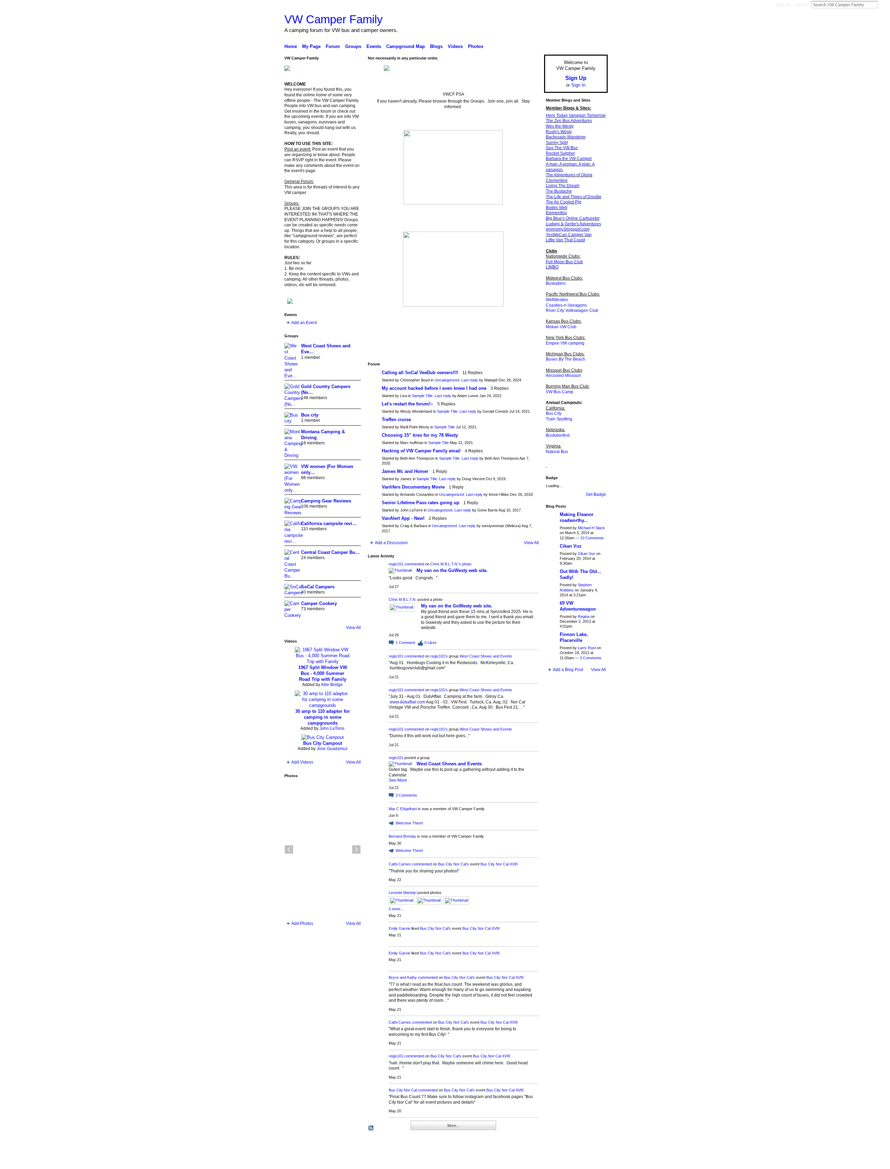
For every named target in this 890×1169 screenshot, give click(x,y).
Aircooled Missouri (563, 375)
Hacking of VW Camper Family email (421, 450)
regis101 (396, 564)
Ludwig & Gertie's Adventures (573, 223)
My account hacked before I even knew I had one (434, 388)
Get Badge (596, 494)
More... (453, 1125)
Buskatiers (556, 283)
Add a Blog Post (568, 669)
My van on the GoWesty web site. (452, 570)
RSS (371, 1128)
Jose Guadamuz (332, 748)
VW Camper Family (333, 19)
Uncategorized (447, 380)
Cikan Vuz (571, 546)
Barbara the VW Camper (569, 158)
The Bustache (559, 191)
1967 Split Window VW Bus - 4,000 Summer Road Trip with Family (322, 673)
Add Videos (302, 762)
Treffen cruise (396, 419)
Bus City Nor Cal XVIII (499, 864)
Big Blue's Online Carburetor (573, 218)
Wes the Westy (560, 126)
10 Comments (592, 538)
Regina (584, 616)
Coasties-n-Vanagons (566, 305)
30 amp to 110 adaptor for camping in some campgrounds (322, 717)
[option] (322, 849)
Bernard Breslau (402, 836)
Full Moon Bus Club (564, 261)
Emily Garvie (399, 928)
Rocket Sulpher (560, 153)
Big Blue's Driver (337, 1161)
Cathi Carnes (400, 864)
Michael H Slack (591, 528)
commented (414, 564)
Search (883, 4)
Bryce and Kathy (403, 977)
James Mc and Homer (405, 471)
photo (466, 564)
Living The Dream (563, 185)
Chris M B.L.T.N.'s (445, 564)
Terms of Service (592, 1161)
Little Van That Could (565, 239)
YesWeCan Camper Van (569, 234)
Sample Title (422, 396)
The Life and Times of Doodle (573, 196)
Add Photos (302, 923)
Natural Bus (557, 451)
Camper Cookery (319, 603)
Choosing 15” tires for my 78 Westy (420, 435)
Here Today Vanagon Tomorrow (576, 115)
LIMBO (552, 267)
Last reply (469, 380)
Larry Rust (587, 648)
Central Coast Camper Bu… (330, 552)
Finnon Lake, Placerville (574, 637)
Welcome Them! (409, 823)
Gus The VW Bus (562, 147)
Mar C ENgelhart (403, 809)
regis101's (439, 656)
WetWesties (557, 299)
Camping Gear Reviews (326, 500)
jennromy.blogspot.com (568, 229)
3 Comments (590, 658)
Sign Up (783, 4)
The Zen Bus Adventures (569, 120)
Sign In (801, 4)
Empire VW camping (565, 343)
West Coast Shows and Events (486, 656)
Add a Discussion (391, 542)
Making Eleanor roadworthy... (576, 517)
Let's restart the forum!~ (407, 403)
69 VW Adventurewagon (578, 606)
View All (353, 627)
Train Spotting (559, 419)
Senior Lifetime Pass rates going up (420, 502)
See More (398, 780)
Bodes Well (556, 207)
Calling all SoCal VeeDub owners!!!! (420, 372)
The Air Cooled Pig (563, 202)
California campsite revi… (329, 523)
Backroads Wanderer (566, 137)
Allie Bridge (332, 684)
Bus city (309, 415)
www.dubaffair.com (407, 702)
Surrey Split (557, 142)
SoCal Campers (317, 586)
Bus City (553, 413)
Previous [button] (289, 849)
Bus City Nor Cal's (453, 864)
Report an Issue (556, 1161)
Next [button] (356, 849)
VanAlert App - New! (403, 518)
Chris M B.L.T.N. (402, 599)
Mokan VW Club (561, 326)
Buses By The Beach (565, 359)
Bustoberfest (557, 435)
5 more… (396, 909)
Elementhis (556, 212)
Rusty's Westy (559, 131)
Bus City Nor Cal (403, 1090)
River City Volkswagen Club (572, 310)
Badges (528, 1161)
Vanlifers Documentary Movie (413, 487)
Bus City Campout (322, 743)
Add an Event (304, 322)
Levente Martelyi (402, 892)
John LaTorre (332, 728)
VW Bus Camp (559, 391)
